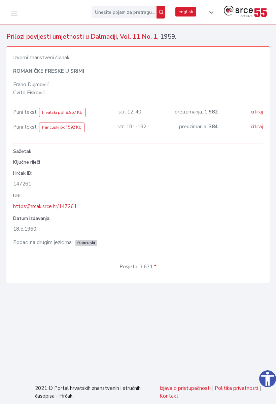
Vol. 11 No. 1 (138, 36)
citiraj (257, 111)
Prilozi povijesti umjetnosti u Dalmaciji (61, 36)
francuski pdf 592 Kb (61, 127)
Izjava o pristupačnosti (185, 388)
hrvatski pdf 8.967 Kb (62, 112)
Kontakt (169, 396)
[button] (210, 12)
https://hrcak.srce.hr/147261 (45, 206)
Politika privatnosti (236, 388)
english (185, 11)
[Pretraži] (161, 12)
